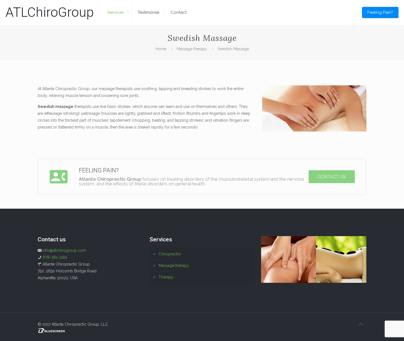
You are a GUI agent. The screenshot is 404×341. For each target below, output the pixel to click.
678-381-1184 (55, 257)
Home (160, 49)
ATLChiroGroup (49, 12)
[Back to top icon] (360, 324)
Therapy (166, 277)
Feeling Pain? (380, 12)
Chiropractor (170, 254)
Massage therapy (192, 49)
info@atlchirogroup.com (64, 250)
